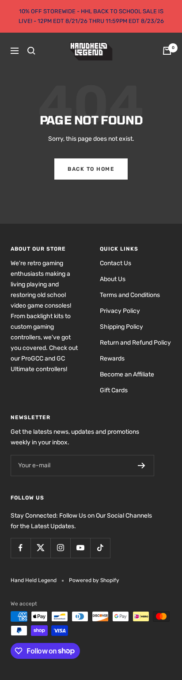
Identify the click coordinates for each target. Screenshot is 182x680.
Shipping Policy (121, 327)
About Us (112, 279)
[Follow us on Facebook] (20, 548)
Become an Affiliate (127, 374)
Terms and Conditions (130, 295)
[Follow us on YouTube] (80, 548)
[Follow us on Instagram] (60, 548)
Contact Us (115, 263)
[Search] (31, 51)
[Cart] (167, 51)
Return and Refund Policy (135, 342)
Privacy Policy (120, 311)
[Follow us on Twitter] (40, 548)
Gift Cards (114, 390)
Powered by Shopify (94, 580)
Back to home (91, 169)
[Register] (141, 465)
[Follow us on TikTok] (100, 548)
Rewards (112, 358)
